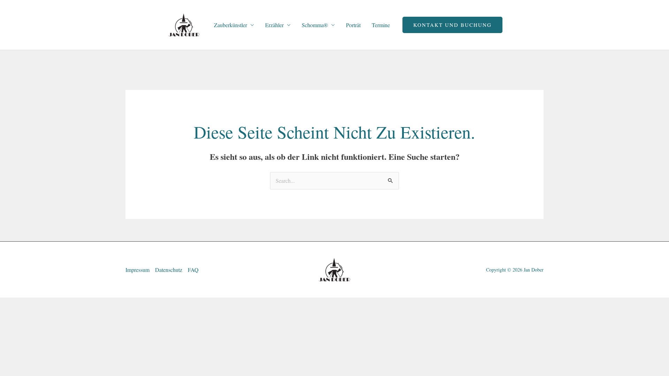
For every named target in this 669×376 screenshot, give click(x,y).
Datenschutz (168, 269)
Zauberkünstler (230, 25)
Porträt (353, 25)
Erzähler (274, 25)
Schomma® (315, 25)
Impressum (137, 269)
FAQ (193, 269)
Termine (381, 25)
